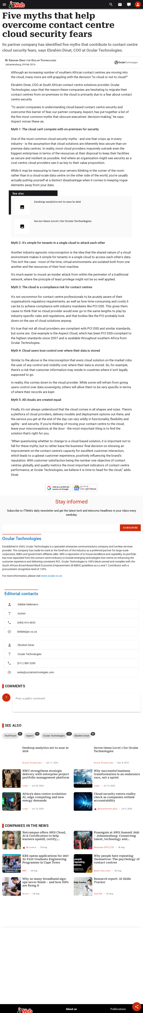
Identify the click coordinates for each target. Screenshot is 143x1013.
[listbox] (71, 618)
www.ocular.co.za (51, 575)
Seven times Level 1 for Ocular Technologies (62, 221)
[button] (4, 4)
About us (71, 1009)
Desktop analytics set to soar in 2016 (57, 201)
